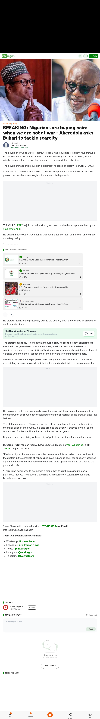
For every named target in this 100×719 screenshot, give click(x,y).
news (14, 124)
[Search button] (80, 56)
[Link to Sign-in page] (85, 56)
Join (91, 333)
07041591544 (50, 526)
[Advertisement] (50, 18)
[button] (10, 715)
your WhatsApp (11, 229)
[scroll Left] (5, 314)
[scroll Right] (11, 314)
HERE (18, 225)
